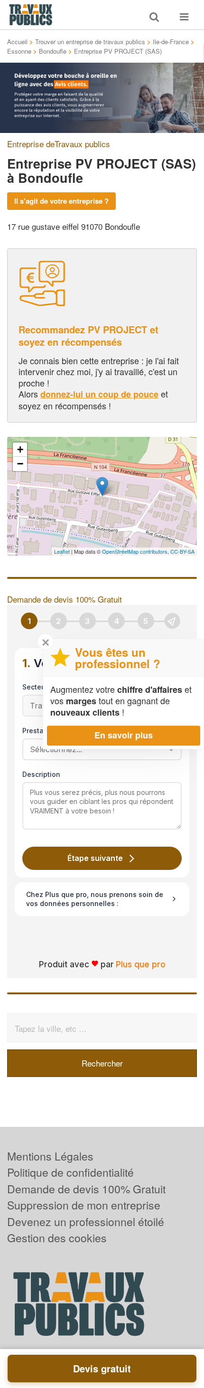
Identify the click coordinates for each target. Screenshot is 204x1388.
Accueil (17, 41)
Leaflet (62, 551)
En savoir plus (123, 735)
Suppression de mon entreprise (83, 1205)
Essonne (19, 51)
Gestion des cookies (57, 1238)
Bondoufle (52, 51)
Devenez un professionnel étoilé (85, 1221)
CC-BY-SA (182, 551)
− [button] (20, 464)
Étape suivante (95, 858)
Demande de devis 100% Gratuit (86, 1189)
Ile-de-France (171, 41)
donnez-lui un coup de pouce (99, 394)
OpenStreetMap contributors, (136, 551)
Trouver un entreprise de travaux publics (90, 41)
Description (41, 774)
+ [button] (20, 449)
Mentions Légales (50, 1156)
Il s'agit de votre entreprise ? (61, 201)
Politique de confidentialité (70, 1172)
